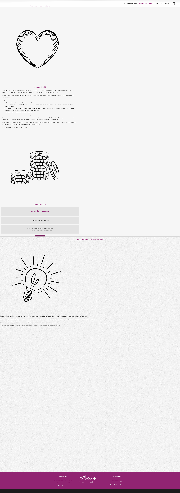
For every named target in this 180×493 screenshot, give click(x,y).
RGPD (66, 480)
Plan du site (71, 480)
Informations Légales (58, 480)
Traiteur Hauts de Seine (63, 486)
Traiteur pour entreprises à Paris (64, 483)
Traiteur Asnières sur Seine (116, 484)
